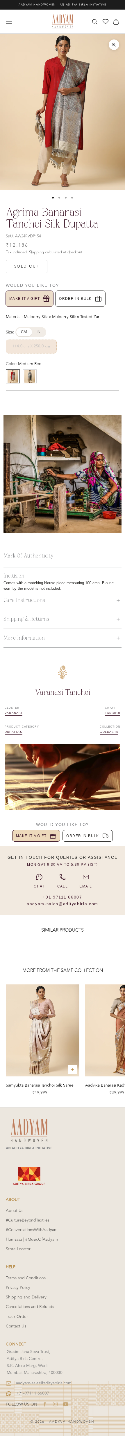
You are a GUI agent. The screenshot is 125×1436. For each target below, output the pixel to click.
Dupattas (13, 731)
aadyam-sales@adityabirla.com (62, 903)
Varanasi (13, 713)
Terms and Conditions (26, 1278)
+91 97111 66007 (62, 897)
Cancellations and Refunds (30, 1307)
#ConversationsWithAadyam (32, 1230)
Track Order (17, 1317)
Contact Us (16, 1326)
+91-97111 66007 (32, 1393)
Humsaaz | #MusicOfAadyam (32, 1239)
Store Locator (18, 1249)
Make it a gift (24, 299)
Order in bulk (75, 299)
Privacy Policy (18, 1288)
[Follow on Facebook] (45, 1404)
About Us (14, 1211)
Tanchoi (112, 713)
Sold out (26, 266)
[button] (62, 600)
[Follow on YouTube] (66, 1404)
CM (24, 332)
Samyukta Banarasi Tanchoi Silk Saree (40, 1085)
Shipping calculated (45, 252)
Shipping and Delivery (26, 1297)
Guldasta (109, 731)
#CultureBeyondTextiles (27, 1220)
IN (39, 332)
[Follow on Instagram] (55, 1404)
